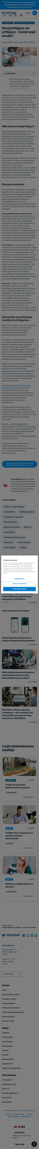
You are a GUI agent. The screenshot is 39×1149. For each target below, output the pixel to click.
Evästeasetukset (19, 578)
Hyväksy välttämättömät (19, 583)
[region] (19, 574)
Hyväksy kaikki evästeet (19, 589)
